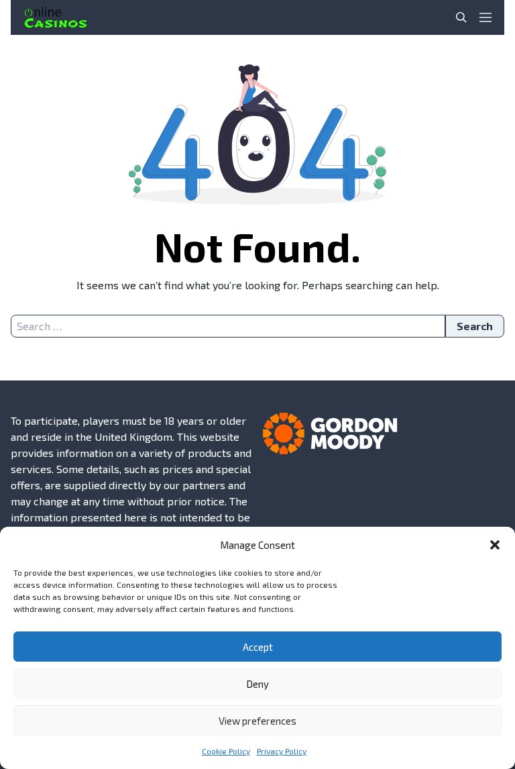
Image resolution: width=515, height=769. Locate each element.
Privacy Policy (281, 751)
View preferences (257, 721)
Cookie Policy (226, 751)
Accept (258, 647)
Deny (257, 684)
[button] (495, 545)
